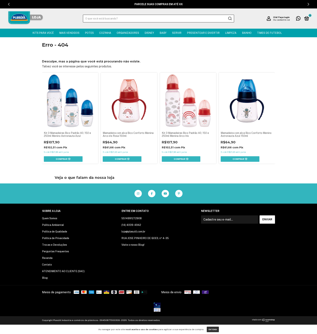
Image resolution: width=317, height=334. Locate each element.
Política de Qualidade (54, 231)
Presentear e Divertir (203, 32)
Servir (176, 32)
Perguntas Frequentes (55, 251)
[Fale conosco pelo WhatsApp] (298, 19)
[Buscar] (230, 18)
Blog (45, 277)
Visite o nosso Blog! (132, 244)
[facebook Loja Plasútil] (151, 193)
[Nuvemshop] (263, 321)
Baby (163, 32)
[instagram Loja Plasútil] (138, 193)
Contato (47, 264)
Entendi (213, 329)
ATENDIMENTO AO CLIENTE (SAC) (63, 271)
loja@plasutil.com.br (133, 231)
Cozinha (105, 32)
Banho (247, 32)
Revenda (47, 258)
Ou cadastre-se (281, 20)
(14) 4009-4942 (131, 224)
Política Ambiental (53, 224)
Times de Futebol (269, 32)
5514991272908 (131, 218)
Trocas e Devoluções (54, 244)
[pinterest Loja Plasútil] (179, 193)
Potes (89, 32)
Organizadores (128, 32)
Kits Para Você (43, 32)
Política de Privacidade (55, 238)
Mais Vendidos (69, 32)
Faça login (283, 17)
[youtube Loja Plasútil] (165, 193)
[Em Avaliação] (157, 308)
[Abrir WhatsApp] (307, 324)
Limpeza (230, 32)
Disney (149, 32)
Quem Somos (49, 218)
